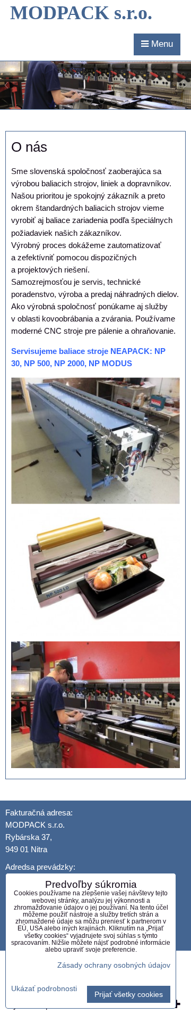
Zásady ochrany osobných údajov (113, 965)
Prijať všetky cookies (128, 994)
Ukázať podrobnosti (44, 989)
